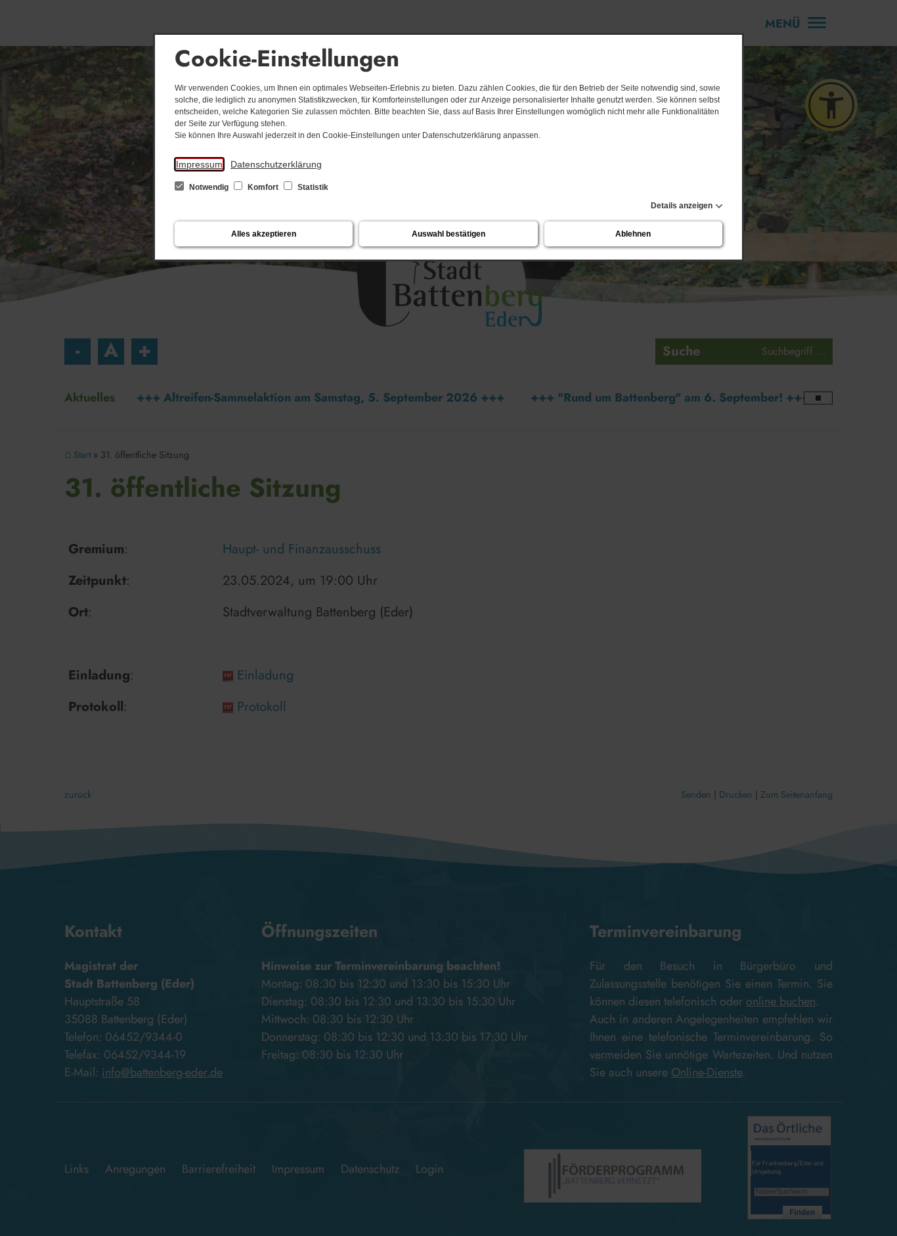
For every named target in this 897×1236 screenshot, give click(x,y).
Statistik (311, 187)
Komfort (263, 187)
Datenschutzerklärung (276, 164)
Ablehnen (633, 234)
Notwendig (208, 187)
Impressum (199, 164)
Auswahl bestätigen (448, 234)
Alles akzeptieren (263, 234)
